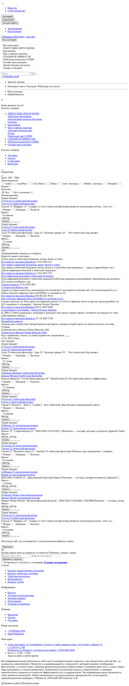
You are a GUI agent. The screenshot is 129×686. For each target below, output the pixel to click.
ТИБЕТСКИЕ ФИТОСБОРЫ (23, 113)
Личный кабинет (17, 598)
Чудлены (12, 122)
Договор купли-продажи (21, 595)
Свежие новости (10, 284)
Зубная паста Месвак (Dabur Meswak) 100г (24, 332)
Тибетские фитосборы (19, 116)
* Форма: (6, 209)
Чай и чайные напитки (20, 127)
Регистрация (14, 31)
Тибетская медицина (19, 576)
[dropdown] (2, 3)
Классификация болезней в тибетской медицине (27, 276)
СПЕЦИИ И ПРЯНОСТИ (21, 139)
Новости (12, 8)
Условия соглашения (19, 604)
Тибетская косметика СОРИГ (23, 141)
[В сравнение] (18, 248)
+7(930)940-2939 (10, 76)
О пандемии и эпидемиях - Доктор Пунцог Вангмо (28, 310)
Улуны (11, 133)
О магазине (14, 161)
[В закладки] (15, 248)
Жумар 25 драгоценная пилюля (18, 474)
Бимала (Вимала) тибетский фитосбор (21, 375)
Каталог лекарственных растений (26, 570)
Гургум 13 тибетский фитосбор (18, 203)
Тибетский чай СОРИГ (20, 136)
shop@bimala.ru (16, 633)
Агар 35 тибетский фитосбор (16, 230)
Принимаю (7, 547)
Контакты (13, 163)
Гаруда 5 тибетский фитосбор (17, 402)
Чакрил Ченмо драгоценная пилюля (20, 498)
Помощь (5, 609)
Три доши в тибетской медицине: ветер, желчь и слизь (30, 264)
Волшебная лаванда (11, 321)
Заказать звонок (16, 82)
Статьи (5, 565)
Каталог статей (16, 582)
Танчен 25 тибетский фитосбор (18, 448)
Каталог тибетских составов (23, 573)
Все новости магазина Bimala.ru (18, 262)
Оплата (11, 158)
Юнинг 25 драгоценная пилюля (18, 428)
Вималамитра (15, 579)
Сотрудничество (16, 10)
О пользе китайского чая (14, 287)
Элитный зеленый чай (20, 130)
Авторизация (15, 28)
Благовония (14, 124)
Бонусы (12, 592)
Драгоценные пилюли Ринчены (25, 119)
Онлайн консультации (19, 144)
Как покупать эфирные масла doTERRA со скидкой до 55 (32, 298)
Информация (8, 587)
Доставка (12, 155)
